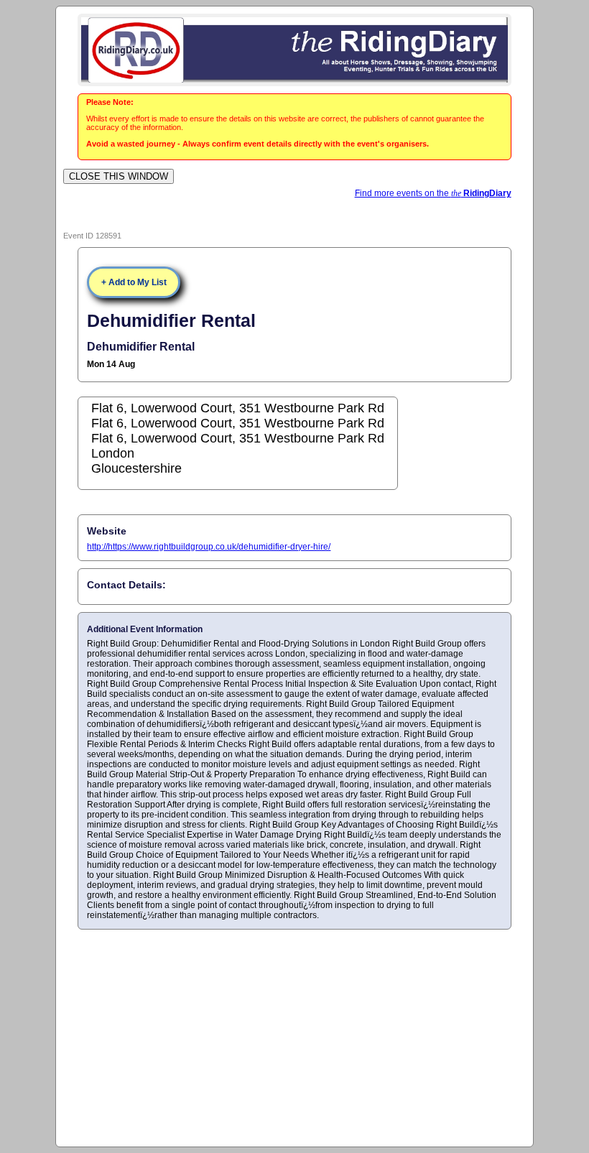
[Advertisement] (295, 1037)
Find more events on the (433, 193)
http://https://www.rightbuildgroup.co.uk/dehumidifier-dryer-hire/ (208, 547)
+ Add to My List (134, 282)
